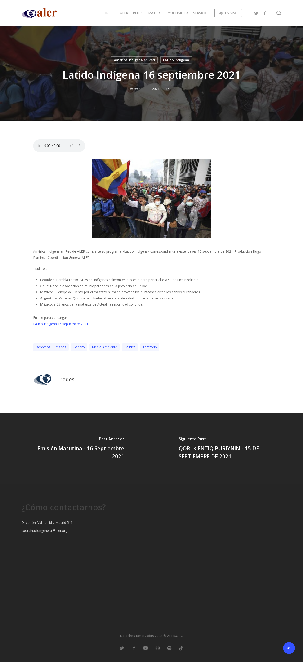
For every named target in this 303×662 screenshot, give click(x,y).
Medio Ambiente (104, 347)
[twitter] (256, 13)
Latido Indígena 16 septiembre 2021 (60, 323)
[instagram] (157, 647)
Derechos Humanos (51, 347)
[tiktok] (181, 647)
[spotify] (169, 647)
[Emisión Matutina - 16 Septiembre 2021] (76, 448)
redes (138, 89)
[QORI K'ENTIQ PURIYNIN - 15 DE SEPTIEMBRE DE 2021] (227, 448)
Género (79, 347)
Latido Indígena (176, 60)
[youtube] (145, 647)
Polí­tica (129, 347)
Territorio (150, 347)
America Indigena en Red (134, 60)
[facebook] (264, 13)
